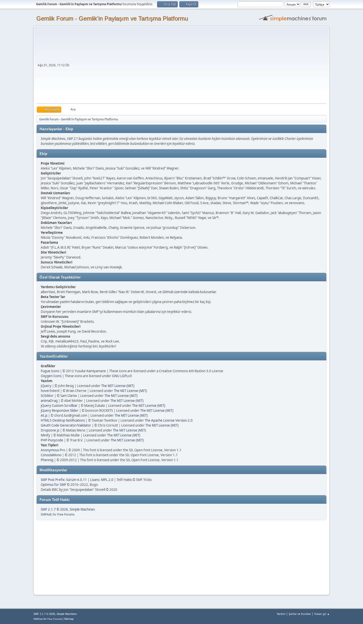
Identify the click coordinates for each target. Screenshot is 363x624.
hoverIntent (50, 390)
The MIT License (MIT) (117, 386)
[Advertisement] (198, 66)
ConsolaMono (51, 455)
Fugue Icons (50, 371)
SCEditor (47, 395)
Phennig (47, 460)
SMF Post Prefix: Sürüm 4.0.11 (64, 479)
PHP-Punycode (52, 440)
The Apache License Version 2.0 (169, 420)
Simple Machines (82, 509)
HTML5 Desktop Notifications (63, 420)
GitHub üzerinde (175, 292)
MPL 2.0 (107, 479)
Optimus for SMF (53, 484)
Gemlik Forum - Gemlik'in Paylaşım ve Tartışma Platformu (112, 18)
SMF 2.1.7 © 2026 (54, 509)
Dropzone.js (50, 430)
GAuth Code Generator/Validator (66, 425)
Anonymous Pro (53, 450)
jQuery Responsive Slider (60, 410)
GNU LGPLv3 (122, 376)
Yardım (281, 614)
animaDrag (49, 400)
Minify (45, 435)
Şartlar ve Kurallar (300, 614)
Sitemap (69, 618)
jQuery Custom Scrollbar (59, 405)
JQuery (46, 386)
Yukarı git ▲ (322, 614)
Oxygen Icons (51, 376)
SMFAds (46, 514)
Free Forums (66, 514)
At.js (44, 415)
